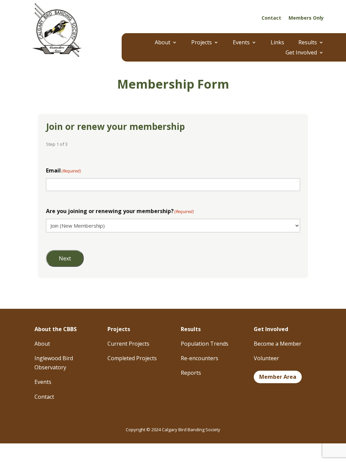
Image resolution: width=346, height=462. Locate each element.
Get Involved (301, 53)
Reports (191, 372)
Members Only (306, 18)
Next (65, 258)
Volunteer (266, 358)
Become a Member (277, 343)
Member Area (277, 376)
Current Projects (128, 343)
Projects (201, 43)
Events (241, 43)
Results (307, 43)
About (162, 43)
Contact (271, 18)
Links (277, 43)
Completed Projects (132, 358)
